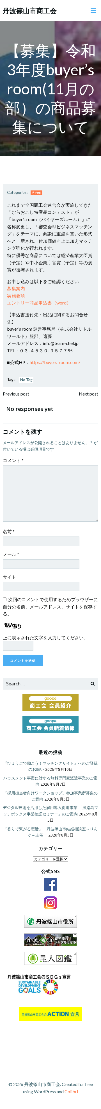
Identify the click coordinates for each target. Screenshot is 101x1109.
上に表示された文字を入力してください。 (45, 637)
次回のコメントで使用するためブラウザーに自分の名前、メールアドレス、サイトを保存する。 (50, 606)
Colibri (71, 1091)
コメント (13, 460)
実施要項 (16, 295)
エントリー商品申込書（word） (39, 302)
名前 (9, 531)
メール (11, 554)
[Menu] (93, 10)
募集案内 (16, 288)
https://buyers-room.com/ (55, 362)
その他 (36, 192)
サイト (9, 577)
